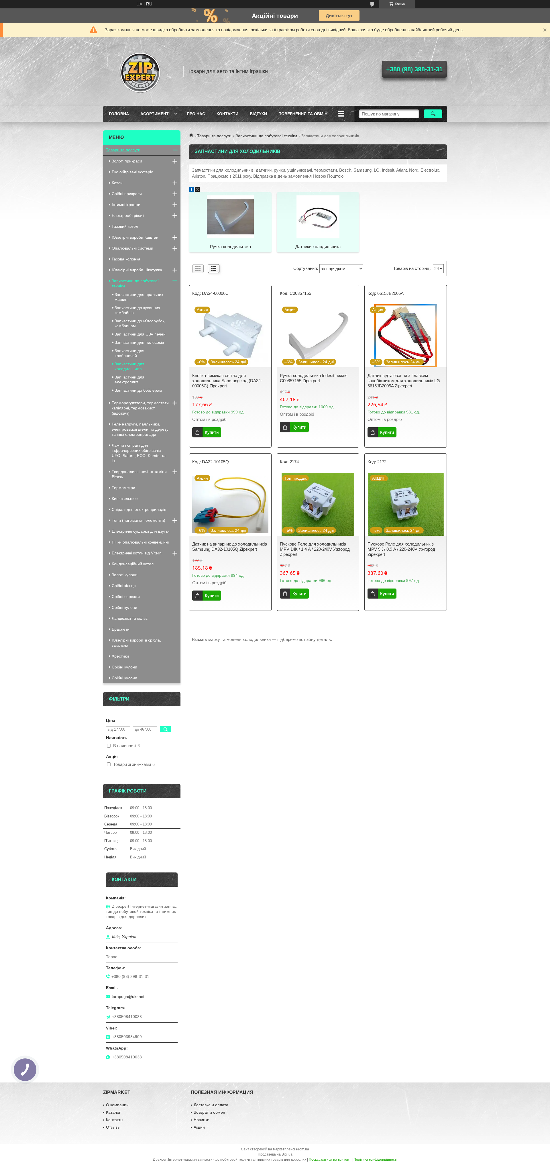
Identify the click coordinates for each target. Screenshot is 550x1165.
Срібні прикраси (127, 193)
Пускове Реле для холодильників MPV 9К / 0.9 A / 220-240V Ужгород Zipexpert (401, 549)
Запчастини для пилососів (139, 342)
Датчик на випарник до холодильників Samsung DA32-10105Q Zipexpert (229, 547)
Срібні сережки (126, 596)
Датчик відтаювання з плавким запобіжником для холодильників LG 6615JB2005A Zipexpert (404, 380)
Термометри (123, 487)
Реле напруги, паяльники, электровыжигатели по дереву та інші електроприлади (140, 429)
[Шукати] (433, 113)
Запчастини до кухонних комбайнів (137, 310)
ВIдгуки (258, 113)
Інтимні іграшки (126, 204)
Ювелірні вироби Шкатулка (137, 270)
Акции (199, 1127)
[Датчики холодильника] (318, 216)
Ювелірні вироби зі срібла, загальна (136, 643)
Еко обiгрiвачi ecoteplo (132, 172)
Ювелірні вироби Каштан (135, 237)
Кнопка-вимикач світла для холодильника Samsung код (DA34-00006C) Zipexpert (227, 380)
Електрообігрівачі (128, 215)
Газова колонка (126, 259)
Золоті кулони (125, 574)
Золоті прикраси (127, 161)
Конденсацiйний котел (133, 564)
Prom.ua (302, 1149)
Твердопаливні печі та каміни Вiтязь (139, 474)
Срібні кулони (124, 607)
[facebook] (191, 190)
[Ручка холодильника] (230, 216)
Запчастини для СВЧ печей (140, 334)
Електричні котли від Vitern (137, 553)
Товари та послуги (214, 136)
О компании (117, 1105)
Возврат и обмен (209, 1112)
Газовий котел (125, 226)
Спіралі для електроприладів (139, 509)
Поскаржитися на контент (330, 1160)
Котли (117, 183)
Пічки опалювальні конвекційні (140, 542)
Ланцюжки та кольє (130, 618)
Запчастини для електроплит (129, 379)
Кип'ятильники (125, 498)
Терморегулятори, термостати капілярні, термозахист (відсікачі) (140, 408)
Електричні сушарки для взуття (141, 531)
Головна (119, 113)
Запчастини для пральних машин (139, 297)
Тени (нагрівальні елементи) (138, 520)
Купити (212, 432)
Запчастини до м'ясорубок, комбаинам (140, 323)
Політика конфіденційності (375, 1160)
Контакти (227, 113)
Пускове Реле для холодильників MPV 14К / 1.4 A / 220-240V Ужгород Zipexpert (315, 549)
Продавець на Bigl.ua (275, 1154)
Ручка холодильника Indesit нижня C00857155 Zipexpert (313, 378)
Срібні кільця (124, 585)
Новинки (201, 1119)
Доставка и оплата (211, 1105)
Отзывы (113, 1127)
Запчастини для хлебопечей (129, 353)
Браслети (120, 629)
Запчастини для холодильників (129, 366)
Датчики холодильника (318, 246)
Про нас (196, 113)
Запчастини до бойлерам (138, 390)
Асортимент (154, 113)
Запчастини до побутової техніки (266, 136)
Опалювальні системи (132, 248)
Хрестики (120, 656)
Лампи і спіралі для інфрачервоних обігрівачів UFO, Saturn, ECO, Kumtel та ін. (139, 453)
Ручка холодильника (230, 246)
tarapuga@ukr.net (128, 996)
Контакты (114, 1119)
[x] (197, 190)
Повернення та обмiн (302, 113)
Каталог (113, 1112)
